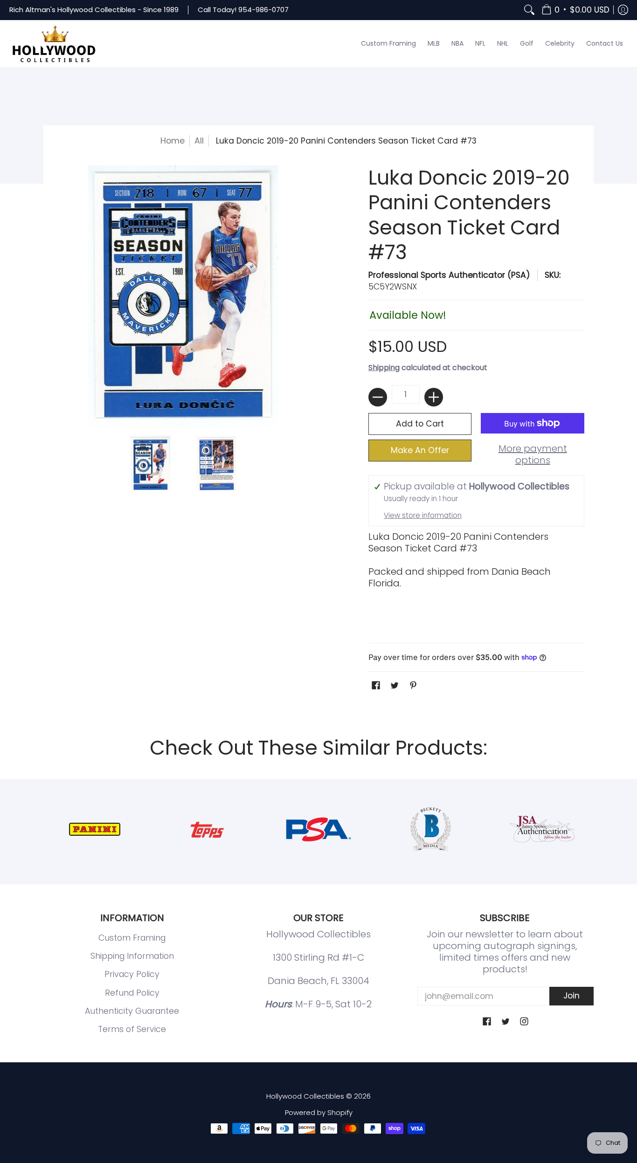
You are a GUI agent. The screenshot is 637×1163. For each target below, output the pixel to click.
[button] (575, 10)
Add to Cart (420, 423)
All (199, 140)
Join (571, 995)
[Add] (433, 397)
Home (172, 140)
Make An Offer (420, 450)
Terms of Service (132, 1029)
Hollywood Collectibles (305, 1096)
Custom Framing (132, 937)
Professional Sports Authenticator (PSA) (449, 275)
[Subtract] (377, 397)
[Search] (529, 10)
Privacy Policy (131, 974)
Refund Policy (132, 992)
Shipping (384, 367)
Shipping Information (132, 956)
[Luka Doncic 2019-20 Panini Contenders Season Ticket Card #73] (151, 464)
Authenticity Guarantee (132, 1011)
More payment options (533, 454)
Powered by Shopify (319, 1112)
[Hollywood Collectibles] (53, 44)
